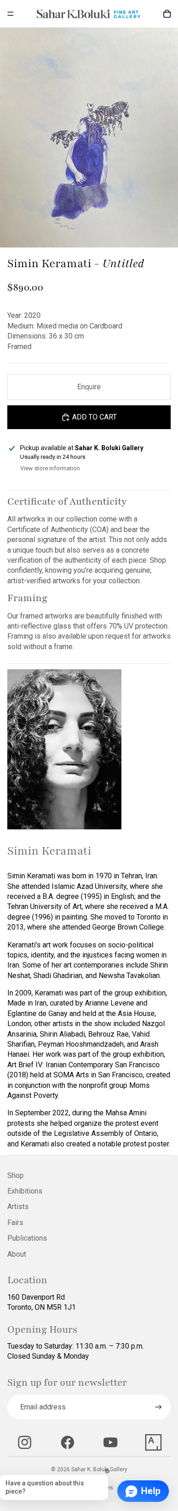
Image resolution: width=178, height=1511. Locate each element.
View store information (50, 468)
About (16, 1254)
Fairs (15, 1222)
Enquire (89, 386)
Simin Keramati (49, 851)
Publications (27, 1238)
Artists (18, 1206)
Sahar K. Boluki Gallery (99, 1469)
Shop (15, 1175)
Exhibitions (24, 1191)
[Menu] (10, 13)
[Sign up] (158, 1407)
